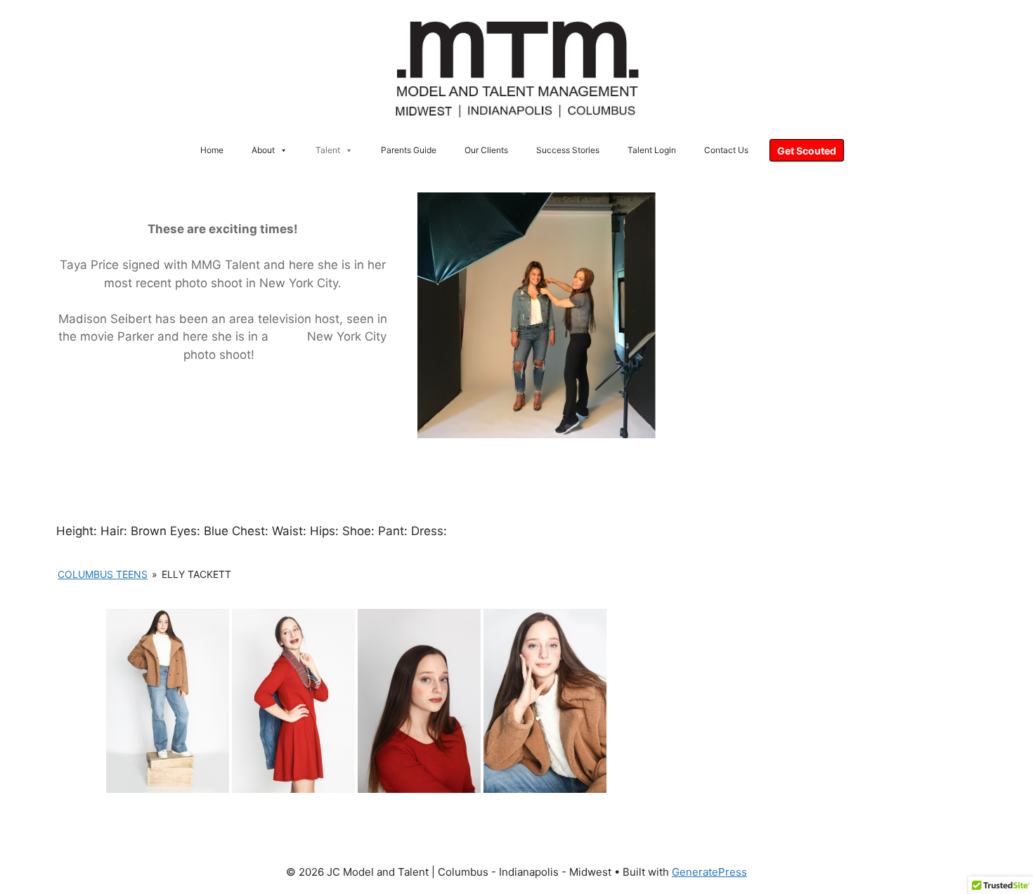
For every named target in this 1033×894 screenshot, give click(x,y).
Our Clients (486, 150)
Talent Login (652, 150)
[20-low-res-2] (419, 701)
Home (211, 150)
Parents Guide (408, 150)
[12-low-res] (293, 701)
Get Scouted (806, 151)
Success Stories (567, 150)
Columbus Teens (103, 574)
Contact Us (726, 150)
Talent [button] (328, 150)
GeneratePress (709, 872)
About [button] (263, 150)
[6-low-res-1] (167, 701)
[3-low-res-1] (544, 701)
